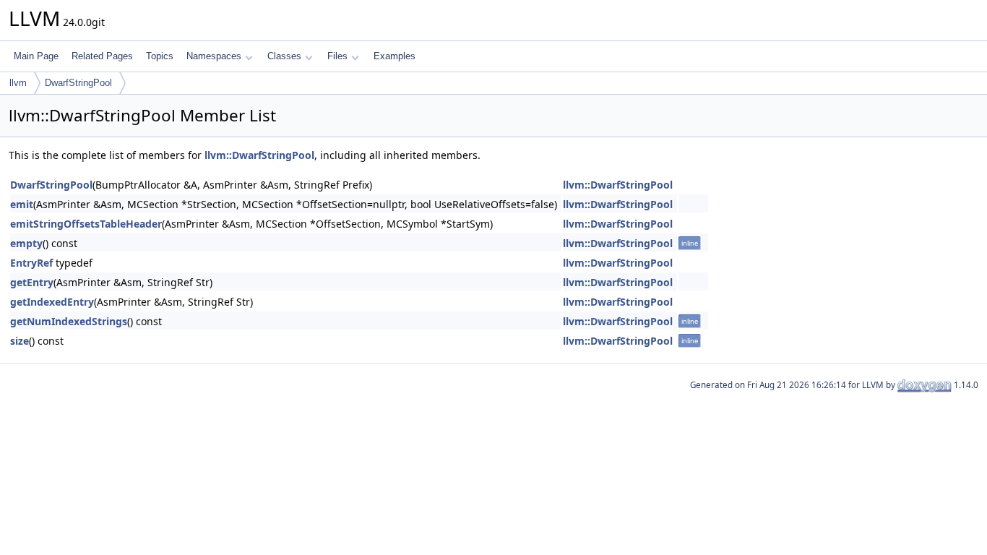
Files (337, 56)
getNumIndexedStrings (68, 321)
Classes (284, 56)
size (19, 341)
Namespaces (213, 56)
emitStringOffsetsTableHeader (86, 224)
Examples (394, 56)
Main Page (36, 56)
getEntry (31, 282)
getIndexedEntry (52, 302)
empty (26, 243)
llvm (18, 82)
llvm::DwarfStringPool (259, 155)
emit (21, 204)
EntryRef (31, 263)
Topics (159, 56)
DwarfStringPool (78, 82)
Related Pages (102, 56)
